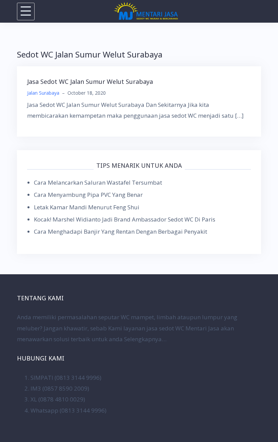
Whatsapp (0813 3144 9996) (68, 410)
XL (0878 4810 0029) (58, 399)
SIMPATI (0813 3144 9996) (66, 377)
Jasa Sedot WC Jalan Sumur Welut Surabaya (90, 81)
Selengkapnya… (145, 339)
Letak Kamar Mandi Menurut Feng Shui (86, 207)
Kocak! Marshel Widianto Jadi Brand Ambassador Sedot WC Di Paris (124, 219)
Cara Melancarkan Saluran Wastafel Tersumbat (98, 182)
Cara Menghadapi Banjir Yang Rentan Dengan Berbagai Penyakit (120, 231)
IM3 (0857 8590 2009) (60, 388)
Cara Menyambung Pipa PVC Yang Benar (88, 195)
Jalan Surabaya (43, 93)
